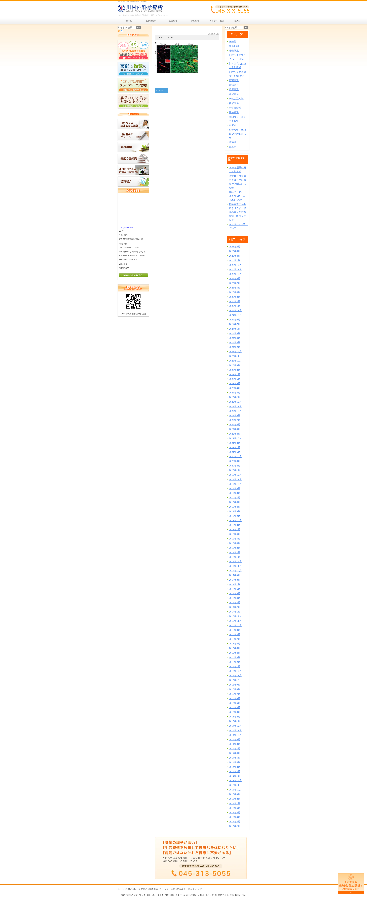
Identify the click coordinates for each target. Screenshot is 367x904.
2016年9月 (234, 630)
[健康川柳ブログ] (133, 151)
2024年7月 (234, 324)
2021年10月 (235, 438)
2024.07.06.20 (165, 37)
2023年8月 (234, 370)
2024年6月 (234, 328)
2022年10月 (235, 411)
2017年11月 (235, 566)
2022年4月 (234, 433)
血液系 (232, 125)
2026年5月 (234, 251)
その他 (232, 41)
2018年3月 (234, 547)
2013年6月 (234, 808)
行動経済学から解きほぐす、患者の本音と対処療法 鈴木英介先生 (237, 212)
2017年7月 (234, 584)
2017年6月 (234, 589)
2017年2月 (234, 607)
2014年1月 (234, 776)
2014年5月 (234, 757)
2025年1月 (234, 306)
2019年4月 (234, 506)
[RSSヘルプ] (122, 31)
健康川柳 (234, 46)
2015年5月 (234, 703)
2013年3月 (234, 821)
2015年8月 (234, 689)
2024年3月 (234, 342)
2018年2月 (234, 552)
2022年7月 (234, 420)
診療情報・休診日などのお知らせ (237, 134)
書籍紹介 (234, 85)
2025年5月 (234, 287)
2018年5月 (234, 538)
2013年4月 (234, 817)
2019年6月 (234, 502)
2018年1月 (234, 557)
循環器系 (234, 80)
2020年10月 (235, 456)
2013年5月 (234, 812)
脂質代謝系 (235, 108)
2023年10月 (235, 360)
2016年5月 (234, 648)
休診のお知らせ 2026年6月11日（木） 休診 (238, 196)
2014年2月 (234, 771)
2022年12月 (235, 401)
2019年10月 (235, 484)
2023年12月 (235, 351)
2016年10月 (235, 625)
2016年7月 (234, 639)
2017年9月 (234, 575)
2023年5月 (234, 383)
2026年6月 (234, 246)
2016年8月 (234, 634)
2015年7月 (234, 694)
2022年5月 (234, 429)
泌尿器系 (234, 89)
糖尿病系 (234, 103)
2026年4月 (234, 255)
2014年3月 (234, 767)
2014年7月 (234, 748)
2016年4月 (234, 652)
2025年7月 (234, 283)
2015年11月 (235, 675)
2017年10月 (235, 570)
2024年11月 (235, 310)
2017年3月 (234, 602)
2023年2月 (234, 397)
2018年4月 (234, 543)
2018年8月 (234, 525)
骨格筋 (232, 146)
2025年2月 (234, 301)
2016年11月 (235, 621)
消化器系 (234, 94)
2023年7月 (234, 374)
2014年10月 (235, 735)
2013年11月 (235, 785)
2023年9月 (234, 365)
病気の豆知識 (236, 98)
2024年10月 (235, 315)
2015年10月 (235, 680)
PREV (162, 90)
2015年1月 (234, 721)
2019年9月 (234, 488)
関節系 (232, 142)
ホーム (121, 889)
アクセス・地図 (167, 889)
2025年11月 (235, 269)
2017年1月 (234, 611)
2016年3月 (234, 657)
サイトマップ (195, 889)
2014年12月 (235, 725)
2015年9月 (234, 684)
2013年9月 (234, 794)
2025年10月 (235, 274)
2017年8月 (234, 579)
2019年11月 (235, 479)
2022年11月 (235, 406)
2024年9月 (234, 319)
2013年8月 (234, 798)
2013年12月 (235, 780)
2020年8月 (234, 461)
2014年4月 (234, 762)
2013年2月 (234, 826)
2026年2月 (234, 260)
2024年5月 (234, 333)
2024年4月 (234, 338)
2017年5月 (234, 593)
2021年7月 (234, 447)
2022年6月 (234, 424)
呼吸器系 (234, 50)
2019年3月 (234, 511)
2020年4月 (234, 465)
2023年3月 (234, 392)
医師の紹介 (131, 889)
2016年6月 (234, 643)
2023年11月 (235, 356)
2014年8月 (234, 744)
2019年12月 (235, 474)
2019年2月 (234, 516)
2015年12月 (235, 671)
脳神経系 (234, 112)
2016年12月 (235, 616)
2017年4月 (234, 598)
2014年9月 (234, 739)
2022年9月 (234, 415)
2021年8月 (234, 443)
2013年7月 (234, 803)
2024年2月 (234, 347)
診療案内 (153, 889)
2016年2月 (234, 662)
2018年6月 (234, 534)
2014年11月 (235, 730)
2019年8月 (234, 493)
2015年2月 (234, 716)
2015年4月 (234, 707)
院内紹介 (181, 889)
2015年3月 (234, 712)
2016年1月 (234, 666)
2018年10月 (235, 520)
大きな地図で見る (126, 228)
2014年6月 (234, 753)
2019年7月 (234, 497)
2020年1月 (234, 470)
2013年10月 (235, 789)
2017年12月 (235, 561)
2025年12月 (235, 265)
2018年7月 (234, 529)
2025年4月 (234, 292)
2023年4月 (234, 388)
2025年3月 (234, 297)
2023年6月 (234, 379)
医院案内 (143, 889)
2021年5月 (234, 452)
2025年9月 (234, 278)
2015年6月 (234, 698)
